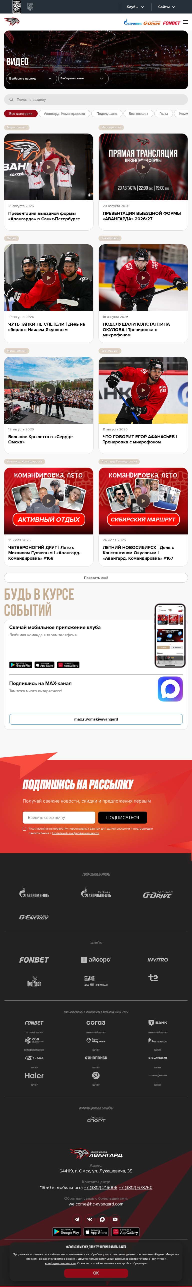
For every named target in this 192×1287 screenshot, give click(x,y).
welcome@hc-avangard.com (96, 1204)
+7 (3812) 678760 (135, 1187)
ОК (96, 1273)
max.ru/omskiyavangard (96, 719)
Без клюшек (138, 114)
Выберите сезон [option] (72, 78)
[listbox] (83, 78)
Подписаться (122, 817)
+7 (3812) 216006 (101, 1187)
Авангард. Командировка (64, 114)
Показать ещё (96, 578)
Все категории (20, 114)
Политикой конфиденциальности (75, 833)
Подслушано (106, 114)
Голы (164, 114)
